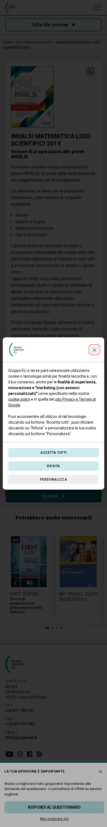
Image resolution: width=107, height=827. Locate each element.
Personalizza (53, 479)
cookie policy (19, 399)
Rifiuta (53, 466)
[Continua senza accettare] (94, 350)
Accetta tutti (53, 453)
